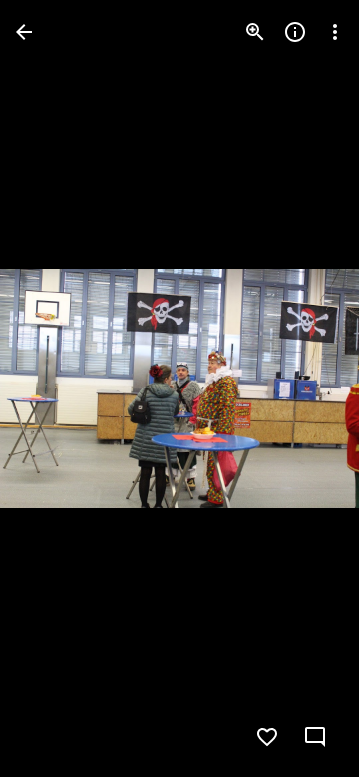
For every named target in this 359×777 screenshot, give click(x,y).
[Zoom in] (255, 32)
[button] (56, 388)
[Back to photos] (24, 32)
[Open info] (295, 32)
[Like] (267, 737)
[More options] (335, 32)
